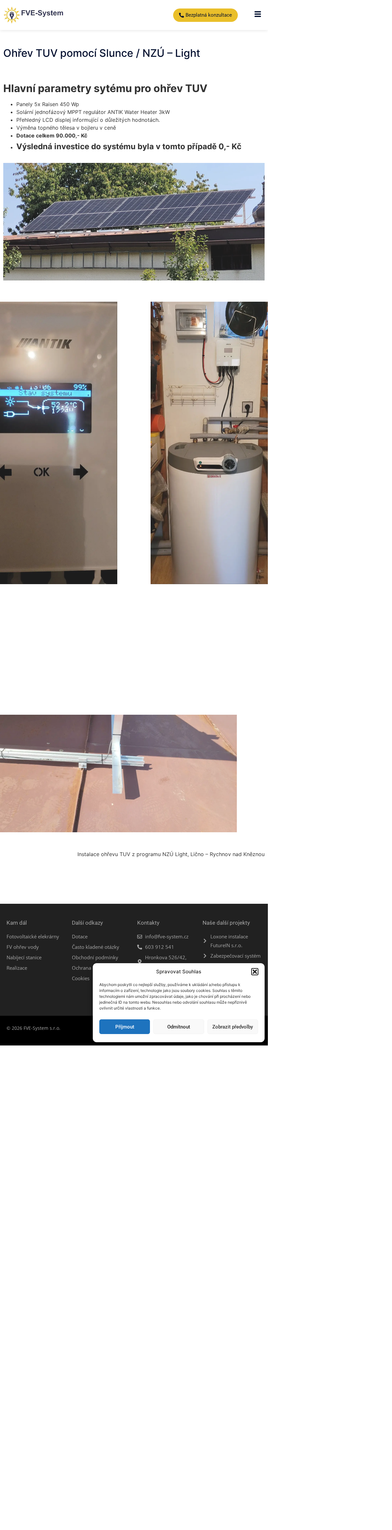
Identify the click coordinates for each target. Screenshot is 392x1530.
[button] (255, 971)
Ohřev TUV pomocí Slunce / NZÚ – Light (101, 53)
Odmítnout (178, 1027)
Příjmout (124, 1027)
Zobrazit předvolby (232, 1027)
